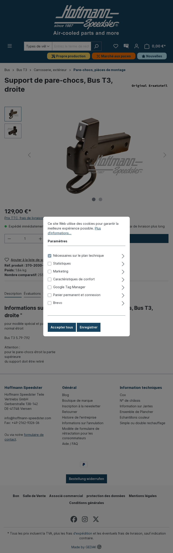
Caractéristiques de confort (74, 279)
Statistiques (62, 263)
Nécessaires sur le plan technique (78, 255)
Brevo (57, 303)
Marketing (60, 271)
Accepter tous (62, 327)
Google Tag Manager (69, 287)
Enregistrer (89, 327)
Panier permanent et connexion (76, 295)
